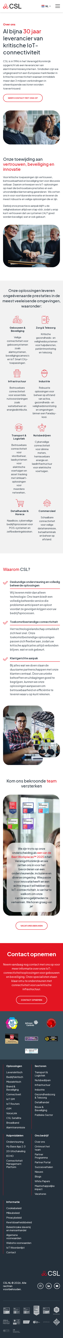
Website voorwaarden (18, 1242)
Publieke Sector (44, 1114)
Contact (11, 1252)
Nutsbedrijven (43, 1080)
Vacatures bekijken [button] (31, 926)
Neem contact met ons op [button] (23, 98)
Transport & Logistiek (41, 1074)
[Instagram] (40, 1286)
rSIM (8, 1108)
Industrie (40, 1089)
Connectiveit (13, 1094)
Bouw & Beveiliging (41, 1108)
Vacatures (40, 1193)
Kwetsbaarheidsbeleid (19, 1222)
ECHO (10, 1155)
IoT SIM (10, 1099)
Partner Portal (42, 1162)
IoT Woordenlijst (15, 1247)
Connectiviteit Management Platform (14, 1164)
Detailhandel (42, 1102)
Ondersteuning (15, 1141)
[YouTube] (57, 1286)
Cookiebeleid (13, 1208)
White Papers (42, 1181)
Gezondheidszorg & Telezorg (45, 1096)
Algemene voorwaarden (13, 1236)
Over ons (40, 1141)
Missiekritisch (13, 1081)
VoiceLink (11, 1113)
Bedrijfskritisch (14, 1077)
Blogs (38, 1176)
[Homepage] (12, 6)
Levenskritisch (14, 1072)
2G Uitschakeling (15, 1151)
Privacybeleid (14, 1217)
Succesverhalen (44, 1167)
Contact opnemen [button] (31, 1000)
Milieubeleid (13, 1212)
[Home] (51, 1274)
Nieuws (39, 1171)
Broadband (12, 1122)
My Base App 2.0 (16, 1146)
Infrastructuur (42, 1084)
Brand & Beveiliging (12, 1088)
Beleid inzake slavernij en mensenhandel (18, 1228)
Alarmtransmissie (15, 1127)
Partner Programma (41, 1156)
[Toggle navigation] (57, 6)
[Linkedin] (49, 1286)
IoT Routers (13, 1103)
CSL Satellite (13, 1118)
